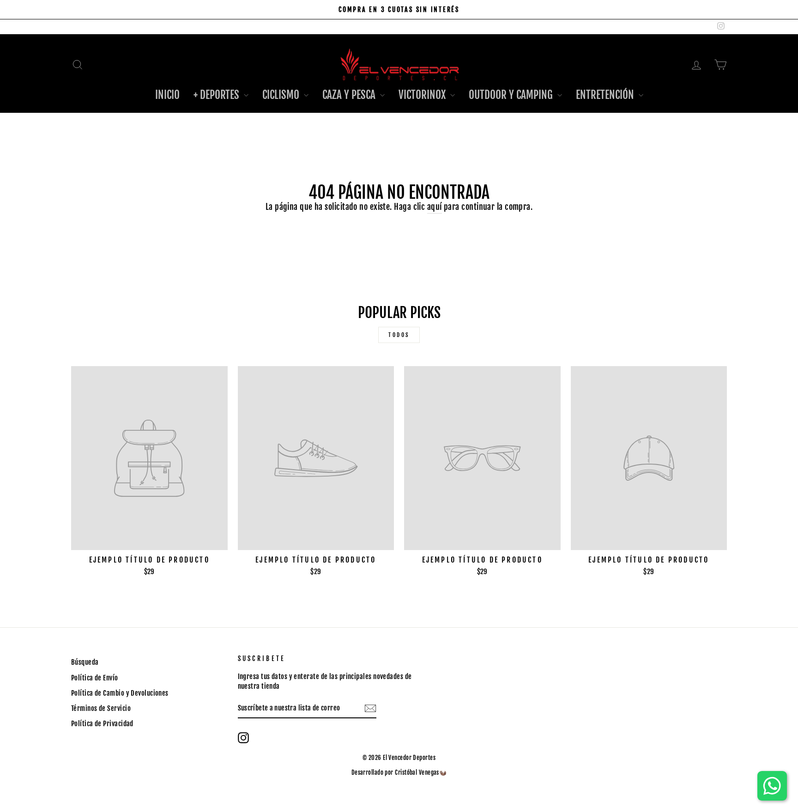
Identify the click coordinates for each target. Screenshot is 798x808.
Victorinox (423, 95)
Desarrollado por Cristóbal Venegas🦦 (399, 772)
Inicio (167, 95)
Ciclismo (282, 95)
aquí (434, 207)
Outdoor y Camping (512, 95)
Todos (399, 334)
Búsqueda (85, 662)
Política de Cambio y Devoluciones (120, 693)
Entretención (606, 95)
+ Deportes (217, 95)
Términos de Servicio (101, 708)
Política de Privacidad (102, 723)
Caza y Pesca (350, 95)
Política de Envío (94, 677)
